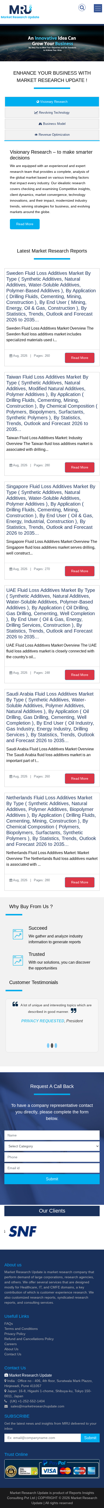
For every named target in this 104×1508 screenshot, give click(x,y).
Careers (10, 1344)
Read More (24, 224)
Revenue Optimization (54, 134)
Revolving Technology (54, 112)
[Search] (82, 7)
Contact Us (12, 1354)
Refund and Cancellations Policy (29, 1339)
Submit (52, 1179)
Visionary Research (53, 101)
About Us (11, 1349)
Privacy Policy (14, 1334)
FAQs (8, 1323)
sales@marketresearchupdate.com (37, 1406)
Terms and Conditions (21, 1329)
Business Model (54, 124)
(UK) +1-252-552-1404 (27, 1401)
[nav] (98, 8)
